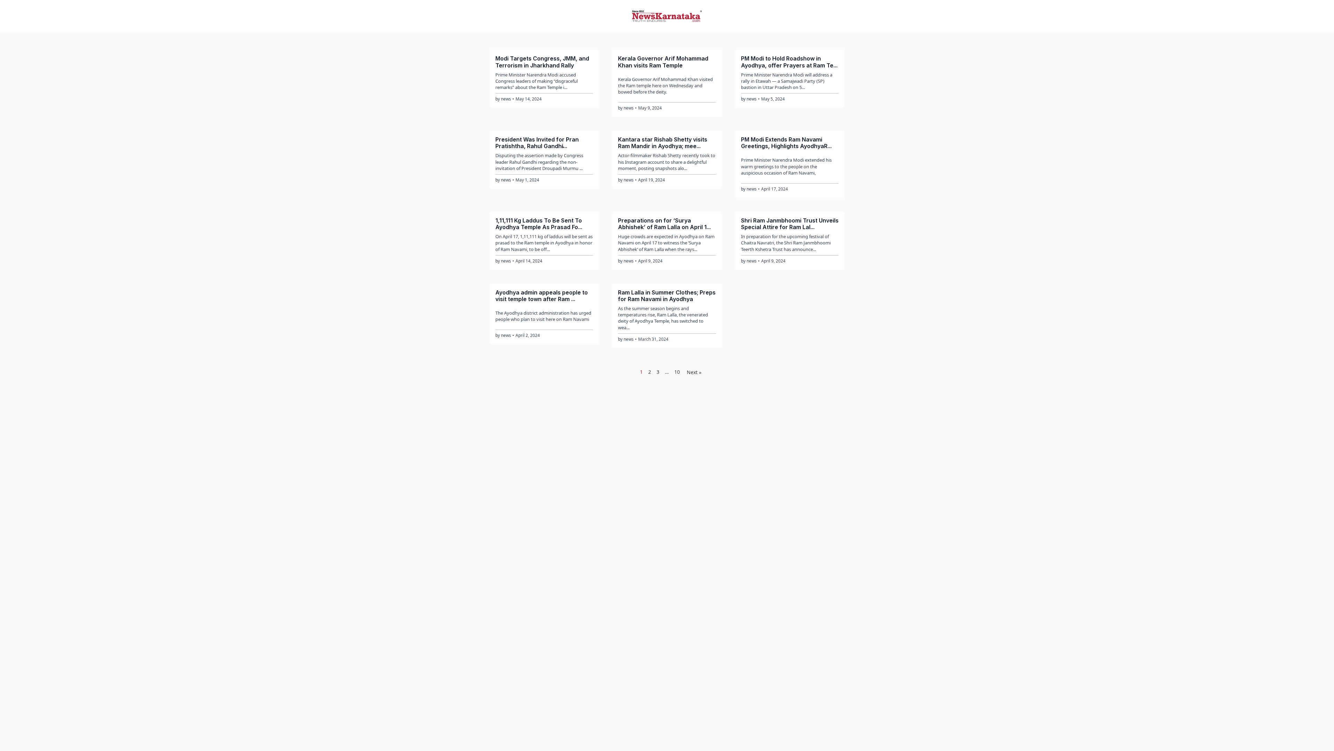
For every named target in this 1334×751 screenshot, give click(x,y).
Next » (694, 372)
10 (677, 372)
